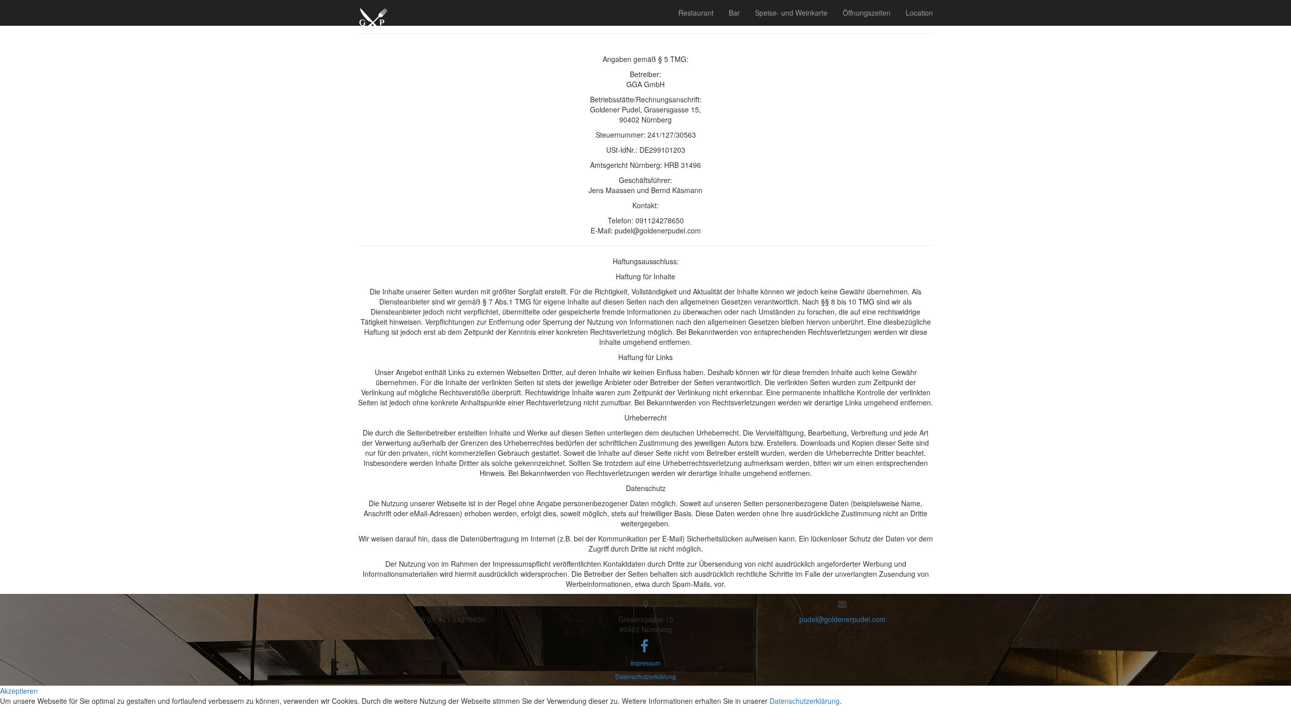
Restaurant (696, 13)
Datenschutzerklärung (645, 676)
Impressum (645, 662)
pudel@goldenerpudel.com (842, 619)
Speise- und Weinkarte (791, 13)
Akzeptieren (19, 691)
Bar (734, 13)
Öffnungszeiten (867, 13)
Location (919, 13)
